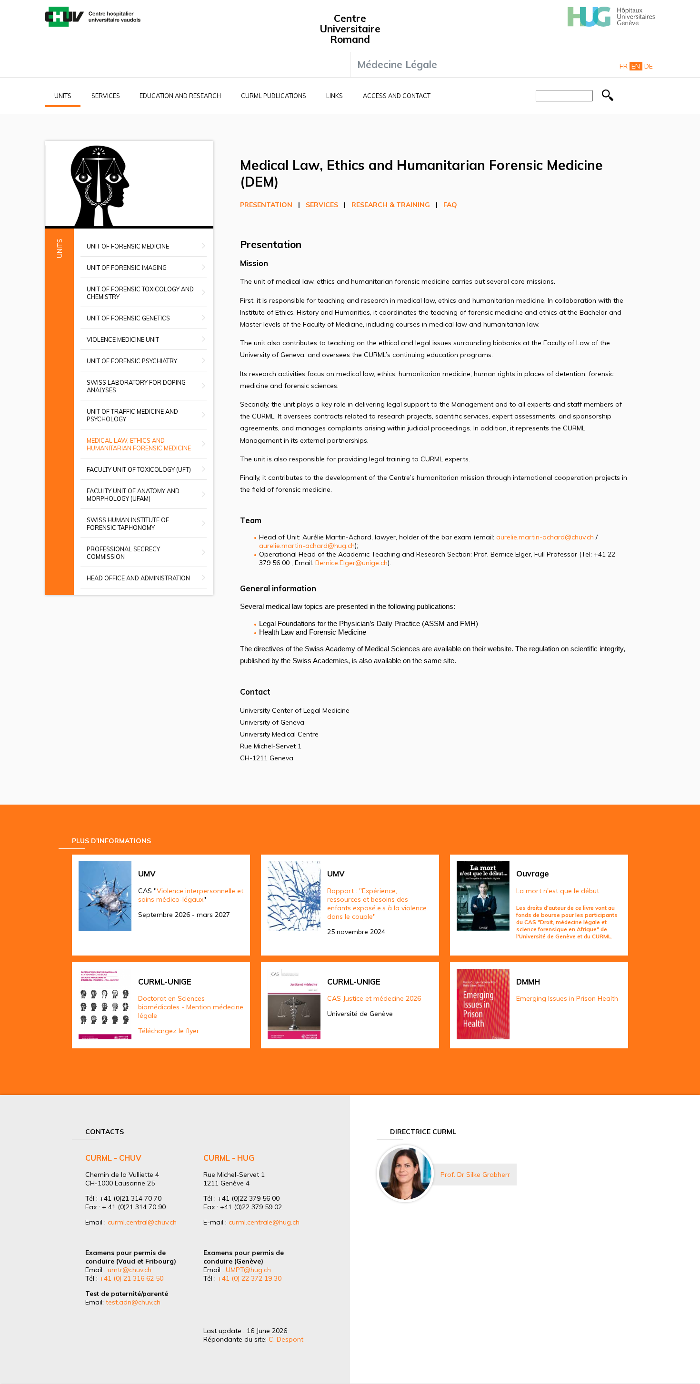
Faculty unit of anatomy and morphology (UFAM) (133, 494)
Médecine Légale (397, 64)
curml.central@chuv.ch (142, 1222)
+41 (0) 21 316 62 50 (131, 1278)
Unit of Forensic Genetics (128, 318)
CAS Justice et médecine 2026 (374, 998)
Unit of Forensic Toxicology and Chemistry (140, 292)
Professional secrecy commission (123, 552)
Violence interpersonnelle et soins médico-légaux (190, 895)
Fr (624, 66)
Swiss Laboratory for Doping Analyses (136, 386)
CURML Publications (273, 96)
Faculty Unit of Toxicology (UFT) (139, 469)
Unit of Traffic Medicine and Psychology (132, 415)
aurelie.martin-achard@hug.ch (307, 545)
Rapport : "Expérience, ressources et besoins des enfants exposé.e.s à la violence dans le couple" (377, 903)
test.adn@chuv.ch (133, 1302)
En (635, 66)
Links (334, 96)
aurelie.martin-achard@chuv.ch (545, 537)
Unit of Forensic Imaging (127, 267)
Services (105, 96)
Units (62, 96)
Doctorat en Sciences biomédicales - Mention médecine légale (190, 1007)
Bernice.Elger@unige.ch (351, 562)
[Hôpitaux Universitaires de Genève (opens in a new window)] (611, 24)
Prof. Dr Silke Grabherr (475, 1174)
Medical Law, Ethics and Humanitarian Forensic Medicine (139, 444)
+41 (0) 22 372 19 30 (249, 1278)
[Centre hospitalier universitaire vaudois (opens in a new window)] (92, 24)
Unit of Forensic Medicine (128, 246)
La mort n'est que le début (557, 890)
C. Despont (286, 1339)
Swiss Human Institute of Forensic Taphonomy (128, 523)
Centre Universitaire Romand (350, 28)
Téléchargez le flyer (168, 1030)
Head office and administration (138, 578)
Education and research (180, 96)
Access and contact (396, 96)
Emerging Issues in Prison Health (567, 998)
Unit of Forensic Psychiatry (132, 361)
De (648, 66)
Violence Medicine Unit (123, 339)
